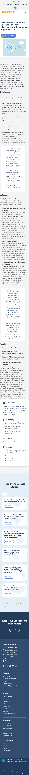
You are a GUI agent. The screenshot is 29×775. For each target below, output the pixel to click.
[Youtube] (13, 666)
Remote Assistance (8, 753)
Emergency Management (10, 678)
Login (4, 4)
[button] (15, 8)
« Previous (6, 603)
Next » (5, 607)
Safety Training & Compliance (11, 686)
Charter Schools (7, 728)
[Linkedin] (10, 666)
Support (9, 4)
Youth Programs (7, 730)
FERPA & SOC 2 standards (18, 761)
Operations (6, 708)
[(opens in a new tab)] (14, 503)
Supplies (16, 4)
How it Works (6, 676)
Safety (4, 704)
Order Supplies (7, 745)
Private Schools (7, 726)
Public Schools (7, 723)
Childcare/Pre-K (7, 733)
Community (23, 4)
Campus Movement (8, 681)
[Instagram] (16, 666)
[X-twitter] (7, 666)
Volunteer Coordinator (9, 713)
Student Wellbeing (8, 683)
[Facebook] (4, 666)
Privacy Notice (17, 772)
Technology (6, 711)
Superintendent (7, 699)
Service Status (7, 750)
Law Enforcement (7, 706)
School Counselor (7, 696)
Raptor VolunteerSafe (10, 442)
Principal (5, 701)
